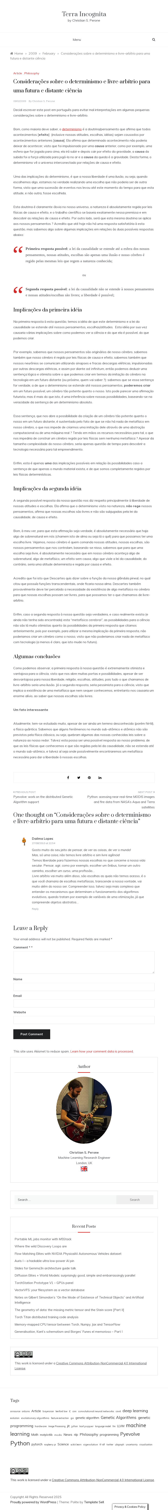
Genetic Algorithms (118, 1417)
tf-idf (102, 1444)
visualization (145, 1444)
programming (109, 1435)
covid (118, 1411)
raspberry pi (50, 1444)
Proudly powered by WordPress (33, 1502)
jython (74, 1426)
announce (15, 1411)
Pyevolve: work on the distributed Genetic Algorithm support (43, 799)
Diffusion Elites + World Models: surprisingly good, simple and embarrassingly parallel (75, 1275)
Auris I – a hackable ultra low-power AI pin (44, 1261)
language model (103, 1426)
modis (58, 1434)
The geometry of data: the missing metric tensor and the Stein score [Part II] (69, 1310)
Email (17, 996)
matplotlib (46, 1434)
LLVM (120, 1426)
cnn (74, 1411)
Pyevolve (130, 1434)
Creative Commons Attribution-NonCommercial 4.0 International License (103, 1480)
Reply (35, 908)
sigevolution (90, 1444)
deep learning (135, 1410)
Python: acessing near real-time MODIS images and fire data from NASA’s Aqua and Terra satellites (121, 802)
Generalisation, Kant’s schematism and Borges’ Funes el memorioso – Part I (69, 1332)
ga (72, 1418)
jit (68, 1426)
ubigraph (119, 1444)
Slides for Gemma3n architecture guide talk (45, 1268)
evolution (14, 1418)
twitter (110, 1444)
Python (20, 1443)
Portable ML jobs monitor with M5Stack (43, 1239)
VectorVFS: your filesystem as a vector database (50, 1290)
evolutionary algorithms (35, 1418)
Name (17, 979)
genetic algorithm (87, 1418)
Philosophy (31, 73)
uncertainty (132, 1444)
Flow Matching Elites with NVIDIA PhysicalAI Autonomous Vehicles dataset (68, 1254)
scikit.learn (76, 1444)
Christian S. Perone (43, 101)
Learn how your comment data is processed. (102, 1051)
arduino (26, 1411)
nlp (76, 1435)
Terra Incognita (84, 14)
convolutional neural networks (96, 1411)
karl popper (86, 1426)
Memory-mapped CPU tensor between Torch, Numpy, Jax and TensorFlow (67, 1324)
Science (63, 1444)
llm (114, 1426)
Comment (21, 947)
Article (17, 73)
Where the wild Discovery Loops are (41, 1246)
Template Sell (94, 1502)
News (68, 1434)
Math (34, 1435)
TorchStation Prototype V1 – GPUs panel (44, 1283)
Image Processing (57, 1426)
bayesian (48, 1411)
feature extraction (60, 1418)
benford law (61, 1411)
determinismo (72, 129)
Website (19, 1012)
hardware (41, 1426)
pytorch (37, 1444)
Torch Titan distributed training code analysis (46, 1317)
